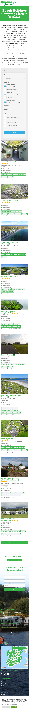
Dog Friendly (4, 692)
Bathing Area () (10, 84)
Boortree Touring (7, 355)
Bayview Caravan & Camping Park (8, 312)
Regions (6, 112)
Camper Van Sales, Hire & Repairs (10, 633)
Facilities (6, 82)
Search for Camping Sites (7, 631)
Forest (3, 694)
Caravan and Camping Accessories (10, 635)
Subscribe (14, 589)
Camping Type (7, 74)
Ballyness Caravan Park (9, 276)
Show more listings (14, 542)
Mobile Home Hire (5, 637)
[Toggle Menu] (27, 3)
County (6, 109)
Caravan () (9, 92)
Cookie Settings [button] (5, 706)
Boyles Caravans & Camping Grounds (11, 396)
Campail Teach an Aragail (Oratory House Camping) (10, 479)
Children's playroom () (12, 94)
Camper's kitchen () (11, 89)
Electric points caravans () (13, 102)
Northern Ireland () (11, 122)
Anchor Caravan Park (8, 162)
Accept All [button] (14, 706)
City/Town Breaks (6, 690)
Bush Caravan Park (8, 438)
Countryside (4, 681)
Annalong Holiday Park (9, 200)
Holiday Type (7, 78)
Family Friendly (5, 688)
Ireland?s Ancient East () (12, 117)
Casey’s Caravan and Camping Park (8, 519)
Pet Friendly (4, 686)
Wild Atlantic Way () (11, 125)
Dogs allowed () (10, 100)
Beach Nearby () (10, 86)
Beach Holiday (5, 684)
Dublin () (8, 114)
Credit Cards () (10, 97)
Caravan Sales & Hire (6, 639)
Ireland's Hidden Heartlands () (14, 120)
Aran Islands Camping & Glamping (9, 243)
